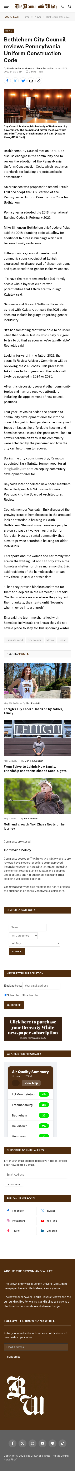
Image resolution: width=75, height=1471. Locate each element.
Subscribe (14, 1184)
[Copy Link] (38, 80)
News (8, 31)
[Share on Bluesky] (23, 80)
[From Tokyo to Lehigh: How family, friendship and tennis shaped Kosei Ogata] (37, 738)
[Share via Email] (31, 80)
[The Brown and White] (36, 6)
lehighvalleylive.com (18, 469)
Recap (63, 640)
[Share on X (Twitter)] (15, 80)
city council (35, 640)
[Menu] (6, 6)
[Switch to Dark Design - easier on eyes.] (62, 6)
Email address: (13, 985)
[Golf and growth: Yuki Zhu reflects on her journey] (37, 796)
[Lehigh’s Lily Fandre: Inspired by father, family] (37, 680)
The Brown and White (38, 1455)
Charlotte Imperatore (19, 68)
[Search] (69, 6)
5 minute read (14, 640)
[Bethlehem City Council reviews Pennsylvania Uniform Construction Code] (37, 106)
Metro (50, 640)
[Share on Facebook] (7, 80)
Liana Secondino (45, 68)
